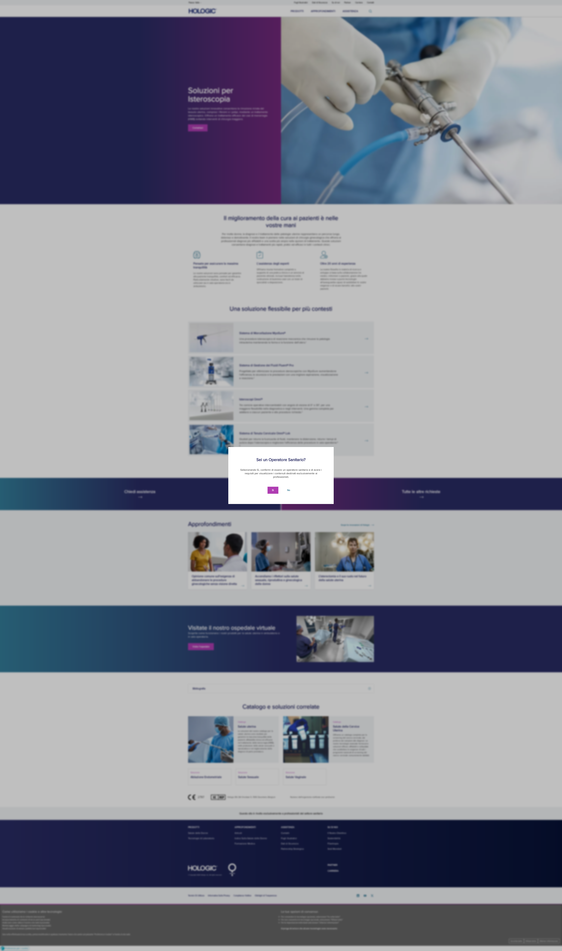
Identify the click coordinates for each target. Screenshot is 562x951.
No (288, 490)
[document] (281, 475)
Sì (273, 490)
